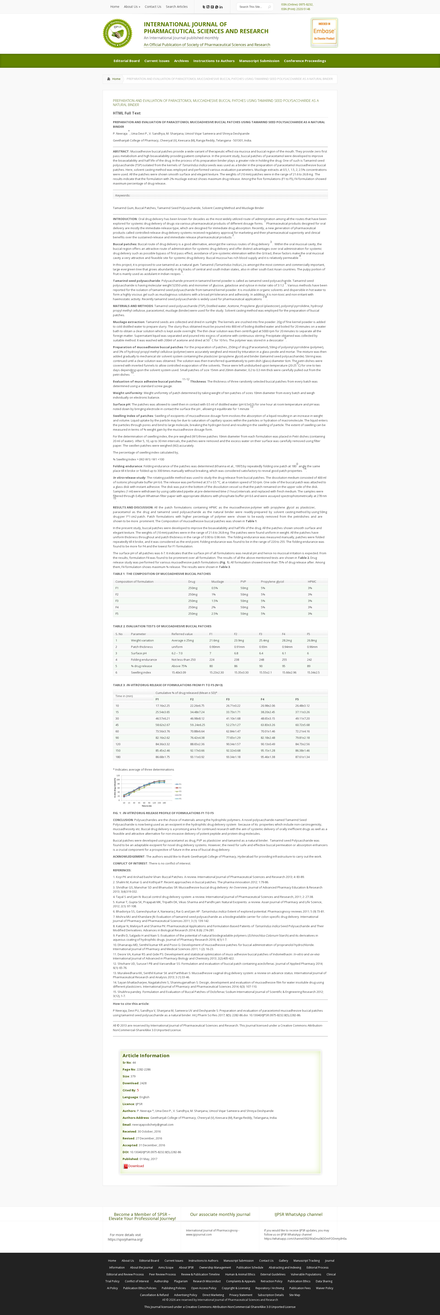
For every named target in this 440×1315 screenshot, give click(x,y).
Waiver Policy (324, 1288)
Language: (131, 1097)
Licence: (129, 1104)
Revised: (129, 1138)
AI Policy (112, 1288)
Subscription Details (271, 1295)
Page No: (129, 1069)
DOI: (126, 1152)
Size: (126, 1076)
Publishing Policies (174, 1288)
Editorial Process (317, 1267)
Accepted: (130, 1145)
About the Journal (141, 1267)
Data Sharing (324, 1281)
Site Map (294, 1295)
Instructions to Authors (203, 1261)
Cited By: (129, 1090)
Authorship (161, 1281)
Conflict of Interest (137, 1281)
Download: (131, 1083)
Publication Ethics (299, 1281)
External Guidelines (273, 1274)
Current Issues (174, 1261)
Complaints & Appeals (240, 1281)
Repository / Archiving (270, 1288)
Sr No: (127, 1062)
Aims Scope (165, 1267)
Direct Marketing (213, 1295)
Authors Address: (136, 1118)
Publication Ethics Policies (139, 1288)
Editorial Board (149, 1261)
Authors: (129, 1111)
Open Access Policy (203, 1288)
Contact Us (266, 1261)
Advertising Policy (185, 1295)
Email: (127, 1124)
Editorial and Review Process (125, 1274)
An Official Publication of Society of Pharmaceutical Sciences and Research (207, 44)
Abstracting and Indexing (285, 1267)
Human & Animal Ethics (240, 1274)
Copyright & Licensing (236, 1288)
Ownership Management (215, 1267)
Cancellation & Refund (154, 1295)
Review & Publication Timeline (200, 1274)
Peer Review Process (162, 1274)
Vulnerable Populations (306, 1274)
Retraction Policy (271, 1281)
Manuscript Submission (239, 1261)
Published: (131, 1159)
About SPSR (186, 1267)
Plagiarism (181, 1281)
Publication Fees (300, 1288)
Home (116, 79)
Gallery (283, 1261)
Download (136, 1165)
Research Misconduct (207, 1281)
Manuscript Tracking (307, 1261)
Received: (130, 1131)
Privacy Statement (240, 1295)
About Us (128, 1261)
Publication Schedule (249, 1267)
